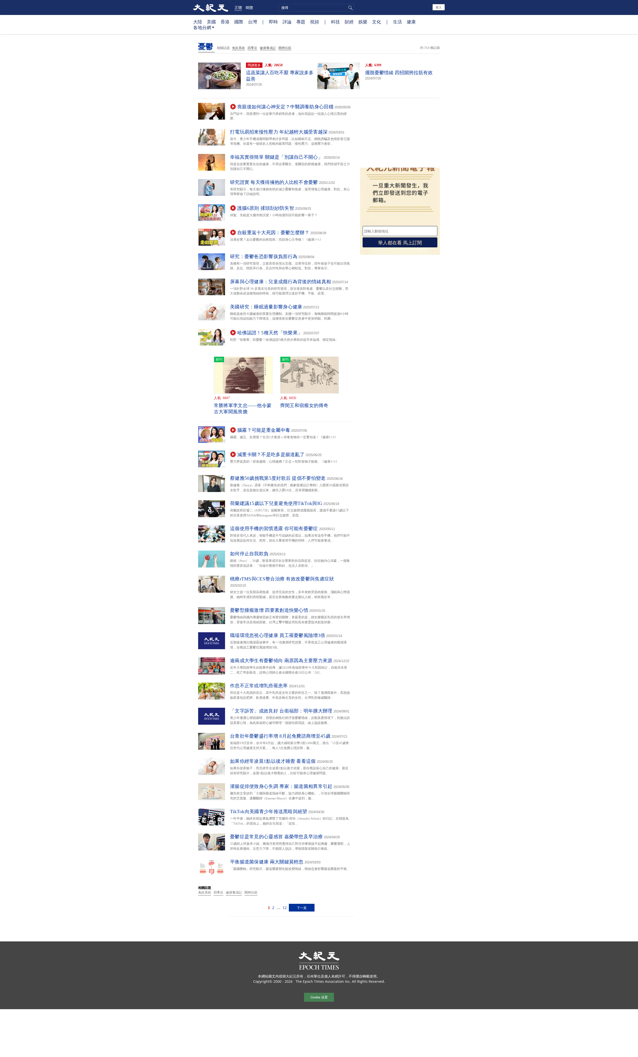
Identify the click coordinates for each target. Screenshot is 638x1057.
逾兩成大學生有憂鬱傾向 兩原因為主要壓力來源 (281, 660)
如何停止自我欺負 (249, 553)
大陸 (197, 22)
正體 (238, 7)
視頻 (314, 22)
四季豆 (252, 48)
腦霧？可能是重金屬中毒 (263, 430)
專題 (300, 22)
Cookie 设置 (319, 997)
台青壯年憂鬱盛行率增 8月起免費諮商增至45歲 (280, 736)
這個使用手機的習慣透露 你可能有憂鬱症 (274, 528)
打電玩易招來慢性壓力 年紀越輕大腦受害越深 (278, 132)
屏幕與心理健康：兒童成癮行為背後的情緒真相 (280, 281)
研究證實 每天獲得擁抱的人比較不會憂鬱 (274, 182)
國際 (238, 22)
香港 (225, 22)
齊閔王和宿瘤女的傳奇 (304, 405)
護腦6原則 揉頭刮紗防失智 (265, 208)
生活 (397, 22)
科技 (335, 22)
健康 (411, 22)
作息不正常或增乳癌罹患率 (259, 685)
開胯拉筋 (284, 48)
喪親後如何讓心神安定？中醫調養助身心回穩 (285, 106)
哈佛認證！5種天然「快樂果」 (269, 332)
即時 (273, 22)
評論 (287, 22)
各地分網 (202, 27)
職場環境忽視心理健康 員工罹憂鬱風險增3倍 (277, 635)
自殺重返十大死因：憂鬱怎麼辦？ (273, 232)
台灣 (252, 22)
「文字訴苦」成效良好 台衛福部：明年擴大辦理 (281, 710)
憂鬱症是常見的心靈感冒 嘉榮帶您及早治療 (276, 836)
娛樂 (362, 22)
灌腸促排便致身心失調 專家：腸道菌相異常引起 (281, 786)
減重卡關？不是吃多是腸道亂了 (271, 454)
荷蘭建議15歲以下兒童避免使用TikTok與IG (276, 503)
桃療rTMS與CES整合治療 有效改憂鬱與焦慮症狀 (282, 578)
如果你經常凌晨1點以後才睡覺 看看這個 (273, 761)
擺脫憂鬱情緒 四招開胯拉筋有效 (399, 72)
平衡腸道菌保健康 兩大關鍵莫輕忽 (267, 861)
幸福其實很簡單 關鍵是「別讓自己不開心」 (276, 157)
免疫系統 (238, 48)
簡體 (249, 7)
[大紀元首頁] (210, 7)
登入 (439, 7)
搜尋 (349, 7)
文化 (376, 22)
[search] (316, 7)
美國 (211, 22)
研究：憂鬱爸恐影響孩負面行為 (263, 256)
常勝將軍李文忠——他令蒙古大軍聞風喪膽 (243, 408)
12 (285, 908)
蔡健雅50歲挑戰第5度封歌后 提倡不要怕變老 (278, 478)
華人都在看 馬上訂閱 (400, 242)
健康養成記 (268, 48)
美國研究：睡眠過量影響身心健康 (266, 306)
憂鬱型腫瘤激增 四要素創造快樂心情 (269, 610)
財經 (349, 22)
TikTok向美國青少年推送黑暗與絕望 (268, 811)
